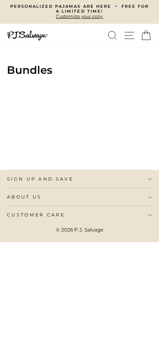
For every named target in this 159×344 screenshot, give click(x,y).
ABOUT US (24, 197)
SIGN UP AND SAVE (40, 179)
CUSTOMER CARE (36, 215)
